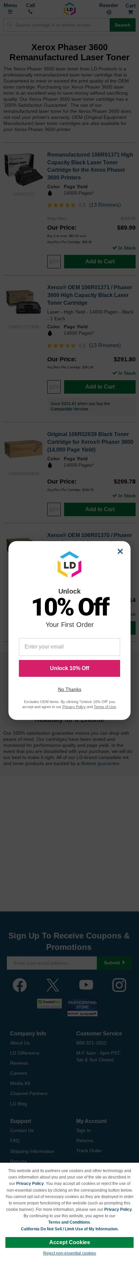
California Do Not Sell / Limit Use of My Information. (69, 1229)
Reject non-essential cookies (69, 1253)
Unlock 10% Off (69, 668)
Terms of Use (105, 707)
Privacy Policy (30, 1183)
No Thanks (69, 689)
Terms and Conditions (69, 1222)
